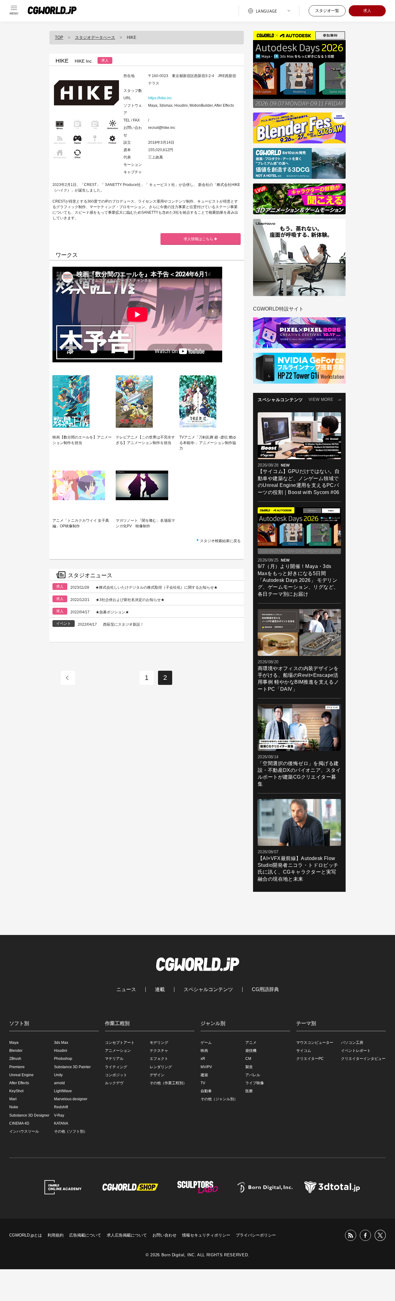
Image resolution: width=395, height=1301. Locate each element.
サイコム (303, 1050)
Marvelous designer (70, 1099)
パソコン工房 (352, 1042)
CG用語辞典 (265, 989)
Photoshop (63, 1058)
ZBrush (15, 1058)
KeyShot (16, 1091)
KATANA (61, 1123)
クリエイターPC (310, 1058)
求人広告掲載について (127, 1235)
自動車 (206, 1091)
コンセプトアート (120, 1042)
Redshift (61, 1107)
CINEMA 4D (19, 1123)
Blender (16, 1050)
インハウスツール (24, 1131)
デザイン (157, 1075)
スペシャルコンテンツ (208, 989)
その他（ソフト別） (70, 1131)
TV (203, 1083)
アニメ (250, 1042)
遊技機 (250, 1050)
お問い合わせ (164, 1235)
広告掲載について (85, 1235)
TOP (59, 37)
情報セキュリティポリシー (206, 1235)
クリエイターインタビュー (363, 1058)
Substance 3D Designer (29, 1115)
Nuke (13, 1107)
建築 (204, 1075)
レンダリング (161, 1067)
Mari (13, 1099)
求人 (367, 10)
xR (203, 1058)
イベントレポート (356, 1050)
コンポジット (116, 1075)
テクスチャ (159, 1050)
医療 (249, 1091)
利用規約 (56, 1235)
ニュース (126, 989)
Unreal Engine (21, 1075)
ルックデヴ (114, 1083)
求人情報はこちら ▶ (201, 239)
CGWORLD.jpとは (25, 1235)
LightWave (63, 1091)
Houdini (60, 1050)
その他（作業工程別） (168, 1083)
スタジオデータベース (95, 37)
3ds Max (61, 1042)
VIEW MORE (321, 399)
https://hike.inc (160, 98)
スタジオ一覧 (327, 10)
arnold (59, 1083)
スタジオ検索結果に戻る (220, 541)
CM (248, 1058)
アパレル (252, 1075)
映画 (204, 1050)
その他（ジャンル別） (219, 1099)
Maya (14, 1042)
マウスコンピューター (314, 1042)
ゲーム (206, 1042)
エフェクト (159, 1058)
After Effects (19, 1083)
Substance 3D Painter (72, 1067)
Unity (58, 1075)
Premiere (17, 1067)
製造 (249, 1067)
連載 (160, 989)
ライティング (116, 1067)
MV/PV (206, 1067)
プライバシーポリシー (256, 1235)
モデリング (159, 1042)
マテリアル (114, 1058)
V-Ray (59, 1115)
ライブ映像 (254, 1083)
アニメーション (118, 1050)
